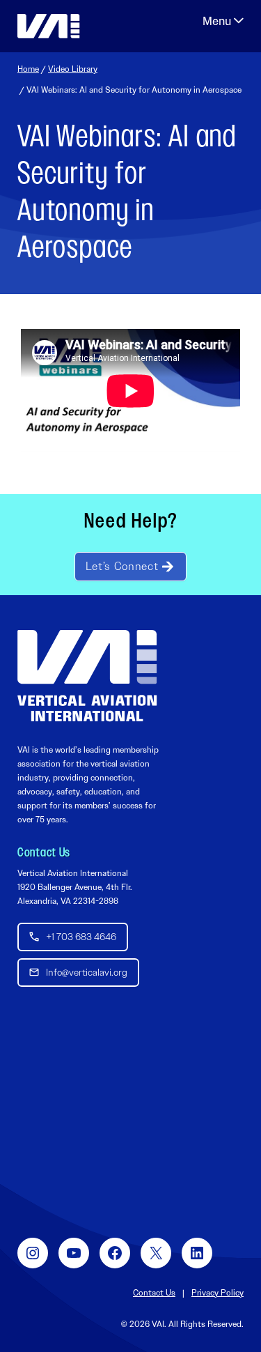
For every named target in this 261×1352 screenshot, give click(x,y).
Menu (223, 21)
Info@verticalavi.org (86, 972)
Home (28, 69)
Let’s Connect (122, 566)
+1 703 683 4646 (81, 936)
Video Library (72, 69)
